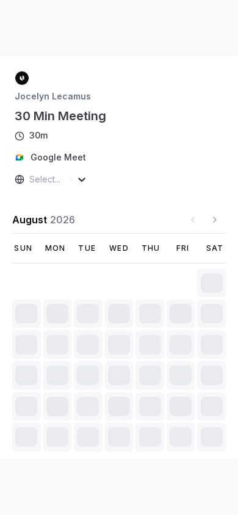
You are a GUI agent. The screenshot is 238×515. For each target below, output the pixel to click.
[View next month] (215, 166)
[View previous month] (193, 166)
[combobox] (30, 125)
